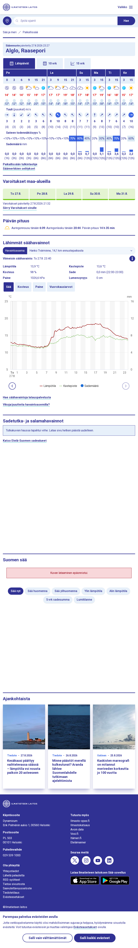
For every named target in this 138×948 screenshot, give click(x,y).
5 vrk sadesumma (58, 599)
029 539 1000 (11, 855)
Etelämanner (78, 842)
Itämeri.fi (75, 838)
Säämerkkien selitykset (19, 168)
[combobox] (67, 21)
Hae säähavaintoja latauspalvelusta (27, 397)
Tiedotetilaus (11, 892)
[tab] (19, 63)
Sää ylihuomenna (66, 591)
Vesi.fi (74, 833)
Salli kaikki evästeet (95, 938)
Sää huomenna (37, 591)
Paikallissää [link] (30, 32)
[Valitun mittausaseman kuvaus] (132, 258)
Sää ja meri (10, 32)
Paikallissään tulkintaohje (20, 164)
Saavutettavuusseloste (17, 888)
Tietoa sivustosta (14, 884)
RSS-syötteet (11, 879)
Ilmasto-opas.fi (79, 821)
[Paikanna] (7, 21)
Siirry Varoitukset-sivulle (20, 208)
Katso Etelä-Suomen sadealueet (25, 440)
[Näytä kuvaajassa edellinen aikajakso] (12, 386)
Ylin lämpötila (93, 591)
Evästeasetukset (13, 897)
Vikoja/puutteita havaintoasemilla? (26, 404)
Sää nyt (15, 591)
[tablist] (69, 63)
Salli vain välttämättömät (47, 938)
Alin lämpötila (118, 591)
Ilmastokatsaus (80, 825)
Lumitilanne (84, 599)
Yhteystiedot (11, 871)
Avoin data (77, 829)
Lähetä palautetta (13, 875)
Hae (126, 20)
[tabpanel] (69, 115)
